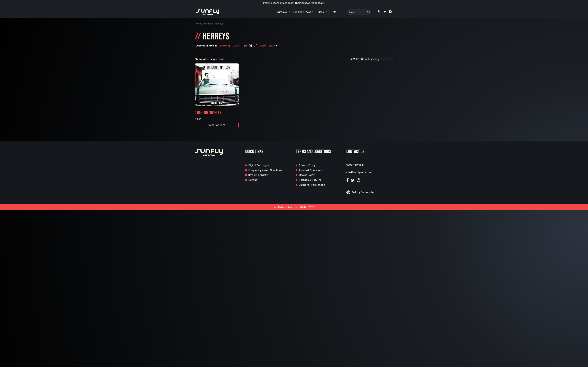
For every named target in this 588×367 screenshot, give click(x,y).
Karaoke (208, 23)
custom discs (267, 45)
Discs (320, 12)
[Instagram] (358, 180)
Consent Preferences (312, 185)
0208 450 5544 (355, 165)
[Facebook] (347, 180)
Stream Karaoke (258, 175)
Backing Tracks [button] (302, 12)
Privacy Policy (307, 165)
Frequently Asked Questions (265, 170)
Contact (253, 180)
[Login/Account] (379, 12)
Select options (216, 125)
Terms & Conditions (310, 170)
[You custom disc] (390, 12)
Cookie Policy (307, 175)
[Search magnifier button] (368, 12)
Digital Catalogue (258, 165)
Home (198, 23)
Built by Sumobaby (362, 192)
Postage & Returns (310, 180)
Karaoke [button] (282, 12)
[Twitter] (353, 180)
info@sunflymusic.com (359, 172)
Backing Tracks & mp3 (233, 45)
